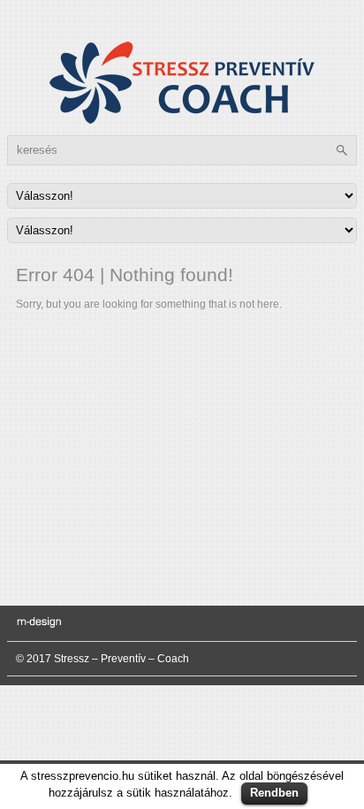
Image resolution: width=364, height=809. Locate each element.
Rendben (274, 792)
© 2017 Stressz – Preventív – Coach (102, 659)
